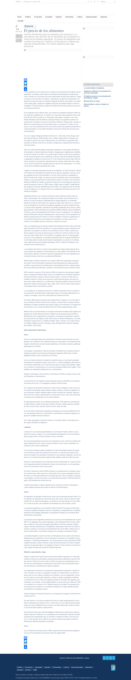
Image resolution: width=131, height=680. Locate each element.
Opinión (59, 17)
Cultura (79, 17)
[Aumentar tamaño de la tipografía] (17, 40)
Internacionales (91, 17)
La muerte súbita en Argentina (94, 88)
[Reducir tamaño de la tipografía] (20, 40)
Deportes (104, 17)
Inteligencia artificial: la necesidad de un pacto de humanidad (97, 92)
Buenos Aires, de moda (92, 101)
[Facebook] (88, 1)
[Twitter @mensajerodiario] (91, 1)
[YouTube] (94, 1)
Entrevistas (69, 17)
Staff (35, 670)
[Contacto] (97, 1)
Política (28, 17)
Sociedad (48, 17)
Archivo (28, 670)
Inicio (19, 17)
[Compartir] (52, 89)
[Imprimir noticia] (18, 36)
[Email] (52, 86)
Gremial (20, 21)
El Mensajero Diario (65, 9)
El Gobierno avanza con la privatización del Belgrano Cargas (97, 97)
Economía (38, 17)
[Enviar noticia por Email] (21, 36)
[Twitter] (52, 83)
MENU (18, 1)
